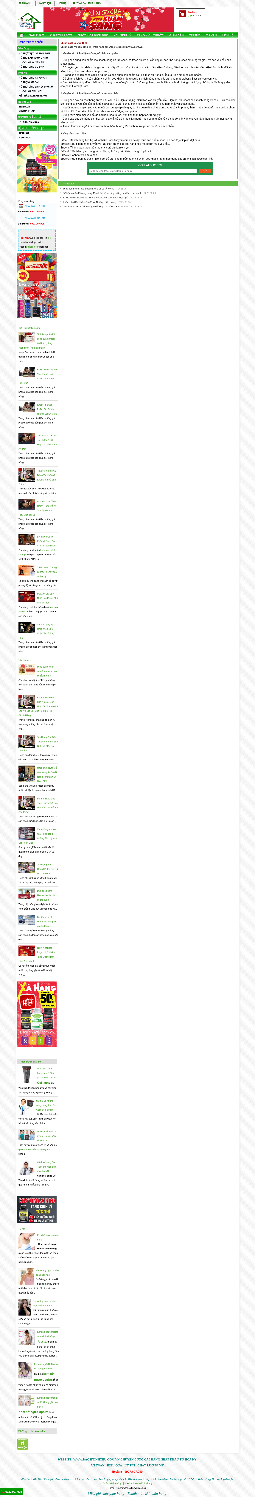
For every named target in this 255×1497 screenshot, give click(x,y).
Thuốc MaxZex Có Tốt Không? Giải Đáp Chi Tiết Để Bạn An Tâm (96, 206)
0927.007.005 (13, 1492)
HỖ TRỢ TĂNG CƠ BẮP (31, 66)
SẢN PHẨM (36, 35)
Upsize (43, 1341)
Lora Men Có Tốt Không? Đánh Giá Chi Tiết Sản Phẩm (46, 541)
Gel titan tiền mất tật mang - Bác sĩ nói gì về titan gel (47, 1136)
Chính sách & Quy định (114, 1483)
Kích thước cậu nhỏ (31, 1061)
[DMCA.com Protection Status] (22, 1448)
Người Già (24, 101)
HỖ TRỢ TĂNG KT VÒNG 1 (33, 77)
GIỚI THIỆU (45, 3)
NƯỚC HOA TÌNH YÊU (31, 91)
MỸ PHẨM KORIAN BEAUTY (34, 95)
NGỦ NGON (25, 137)
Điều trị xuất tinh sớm (29, 327)
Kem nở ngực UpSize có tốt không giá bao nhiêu (48, 1402)
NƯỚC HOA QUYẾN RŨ (31, 62)
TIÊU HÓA (24, 133)
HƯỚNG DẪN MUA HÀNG (87, 3)
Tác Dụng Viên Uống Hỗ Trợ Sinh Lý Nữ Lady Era (47, 869)
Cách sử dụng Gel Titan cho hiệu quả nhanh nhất (46, 1167)
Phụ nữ (22, 73)
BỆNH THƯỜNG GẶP (31, 128)
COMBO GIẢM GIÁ (29, 117)
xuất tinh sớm (33, 246)
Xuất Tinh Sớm (61, 35)
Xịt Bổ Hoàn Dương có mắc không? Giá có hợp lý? (47, 572)
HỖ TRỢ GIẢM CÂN (29, 82)
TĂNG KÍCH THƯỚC (150, 35)
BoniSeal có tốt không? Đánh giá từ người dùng (47, 921)
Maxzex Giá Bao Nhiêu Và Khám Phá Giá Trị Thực (47, 598)
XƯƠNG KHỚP (27, 111)
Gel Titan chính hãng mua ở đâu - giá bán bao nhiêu (46, 1073)
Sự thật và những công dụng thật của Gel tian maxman (46, 1105)
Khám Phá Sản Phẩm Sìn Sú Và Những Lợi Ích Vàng (47, 409)
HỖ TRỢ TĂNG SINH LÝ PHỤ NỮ (36, 86)
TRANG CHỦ (25, 3)
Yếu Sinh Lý (24, 660)
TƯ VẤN (211, 35)
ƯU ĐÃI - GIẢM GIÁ (29, 122)
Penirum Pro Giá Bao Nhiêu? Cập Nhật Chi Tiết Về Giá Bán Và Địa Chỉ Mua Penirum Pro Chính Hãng (38, 706)
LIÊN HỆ (62, 3)
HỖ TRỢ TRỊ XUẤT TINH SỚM (34, 53)
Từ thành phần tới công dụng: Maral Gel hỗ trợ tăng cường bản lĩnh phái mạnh (102, 193)
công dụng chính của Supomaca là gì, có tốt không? (47, 671)
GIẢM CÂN (176, 35)
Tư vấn (21, 1228)
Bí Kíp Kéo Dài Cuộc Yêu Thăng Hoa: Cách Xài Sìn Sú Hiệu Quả (96, 197)
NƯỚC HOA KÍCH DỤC (93, 35)
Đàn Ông (23, 48)
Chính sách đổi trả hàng (140, 1483)
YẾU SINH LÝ (122, 35)
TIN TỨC (194, 35)
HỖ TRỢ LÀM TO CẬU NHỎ (33, 57)
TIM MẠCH (24, 106)
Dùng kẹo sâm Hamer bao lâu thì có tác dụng (46, 895)
